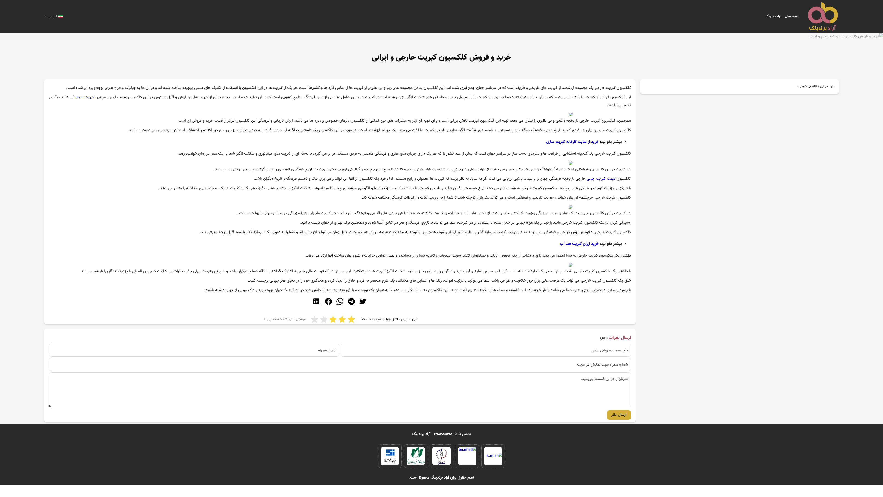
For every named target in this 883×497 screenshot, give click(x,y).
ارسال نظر (618, 415)
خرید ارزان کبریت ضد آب (579, 244)
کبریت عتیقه (84, 97)
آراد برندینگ (773, 16)
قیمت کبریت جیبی (601, 179)
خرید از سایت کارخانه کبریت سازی (572, 142)
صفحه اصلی (792, 16)
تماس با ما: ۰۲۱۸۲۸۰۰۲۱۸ (452, 434)
